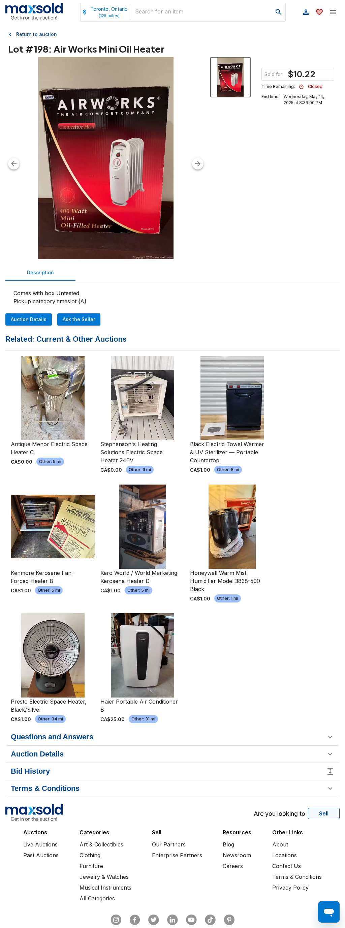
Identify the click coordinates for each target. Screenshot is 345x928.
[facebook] (135, 920)
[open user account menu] (306, 12)
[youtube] (191, 920)
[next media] (197, 163)
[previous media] (14, 163)
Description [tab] (40, 272)
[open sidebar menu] (333, 12)
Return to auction (36, 34)
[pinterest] (229, 920)
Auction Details (28, 319)
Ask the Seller (79, 319)
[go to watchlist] (319, 12)
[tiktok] (210, 920)
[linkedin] (172, 920)
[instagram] (116, 920)
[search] (278, 12)
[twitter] (154, 920)
